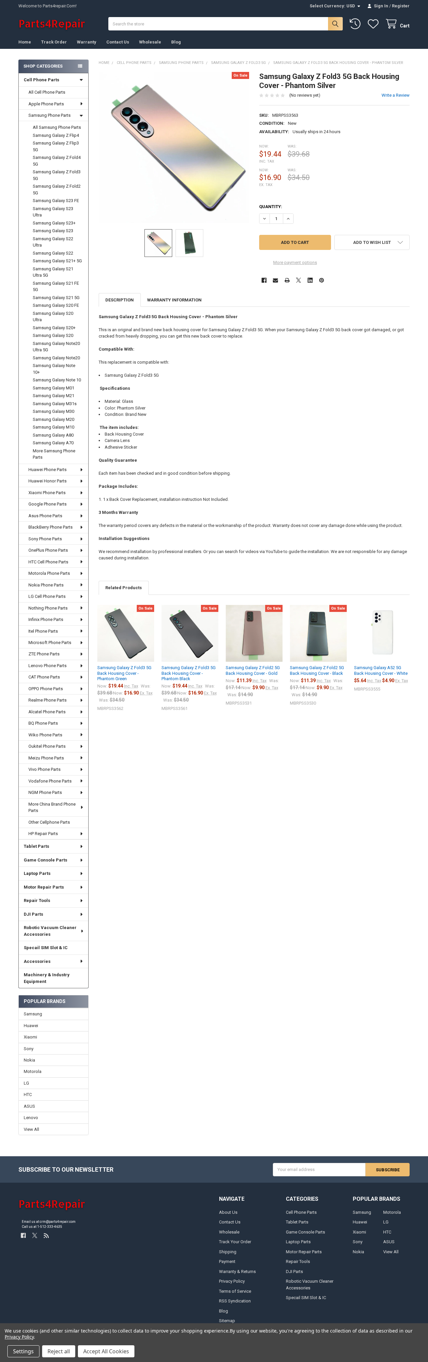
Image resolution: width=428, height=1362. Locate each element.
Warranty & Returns (237, 1271)
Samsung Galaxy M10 (53, 427)
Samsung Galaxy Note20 (56, 357)
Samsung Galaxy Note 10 (57, 379)
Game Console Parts (45, 859)
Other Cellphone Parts (49, 822)
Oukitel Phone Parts (47, 746)
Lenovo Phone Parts (47, 665)
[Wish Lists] (374, 24)
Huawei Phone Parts (47, 469)
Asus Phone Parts (45, 515)
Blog (176, 41)
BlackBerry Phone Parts (50, 527)
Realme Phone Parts (47, 700)
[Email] (275, 280)
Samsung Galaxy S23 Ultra (53, 212)
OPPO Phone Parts (45, 688)
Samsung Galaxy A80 (53, 435)
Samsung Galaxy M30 (53, 411)
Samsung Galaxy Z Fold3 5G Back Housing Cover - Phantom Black (189, 673)
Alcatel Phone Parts (47, 711)
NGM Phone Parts (45, 792)
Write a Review (396, 95)
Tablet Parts (36, 846)
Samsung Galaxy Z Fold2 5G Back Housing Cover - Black (317, 670)
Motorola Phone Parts (49, 573)
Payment (227, 1261)
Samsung (33, 1013)
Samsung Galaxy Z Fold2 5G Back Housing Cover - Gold (253, 670)
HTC (28, 1094)
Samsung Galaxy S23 (53, 230)
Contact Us (117, 41)
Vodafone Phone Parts (50, 781)
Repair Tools (37, 900)
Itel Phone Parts (43, 631)
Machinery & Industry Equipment (47, 978)
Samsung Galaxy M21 (53, 395)
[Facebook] (264, 280)
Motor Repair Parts (44, 887)
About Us (228, 1212)
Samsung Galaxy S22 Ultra (53, 242)
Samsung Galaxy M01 (53, 387)
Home (24, 41)
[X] (298, 280)
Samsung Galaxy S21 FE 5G (56, 286)
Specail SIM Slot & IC (46, 947)
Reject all (58, 1351)
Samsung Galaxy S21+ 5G (57, 260)
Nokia (29, 1060)
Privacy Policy (232, 1281)
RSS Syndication (235, 1300)
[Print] (287, 280)
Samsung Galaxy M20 (53, 419)
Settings (23, 1351)
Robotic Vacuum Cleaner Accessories (50, 931)
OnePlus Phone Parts (48, 550)
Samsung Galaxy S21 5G (56, 297)
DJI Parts (33, 914)
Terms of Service (235, 1291)
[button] (372, 242)
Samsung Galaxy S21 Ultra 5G (53, 272)
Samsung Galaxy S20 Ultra (53, 317)
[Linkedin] (310, 280)
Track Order (54, 41)
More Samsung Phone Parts (54, 454)
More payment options (295, 262)
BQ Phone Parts (43, 723)
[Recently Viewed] (356, 24)
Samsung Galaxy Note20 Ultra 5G (56, 347)
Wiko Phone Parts (45, 734)
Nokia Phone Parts (46, 584)
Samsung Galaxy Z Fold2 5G (57, 189)
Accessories (37, 961)
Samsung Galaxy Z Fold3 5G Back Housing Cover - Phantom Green (124, 673)
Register (401, 5)
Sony (28, 1048)
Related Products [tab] (123, 587)
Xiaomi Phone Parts (47, 492)
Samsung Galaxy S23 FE (56, 200)
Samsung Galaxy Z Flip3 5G (56, 146)
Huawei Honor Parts (47, 480)
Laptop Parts (37, 873)
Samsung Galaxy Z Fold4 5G (57, 161)
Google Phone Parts (47, 504)
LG (26, 1083)
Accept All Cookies (106, 1351)
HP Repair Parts (43, 833)
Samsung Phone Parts (49, 115)
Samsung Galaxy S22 (53, 253)
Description (119, 299)
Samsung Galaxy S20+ (54, 327)
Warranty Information (174, 299)
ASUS (29, 1106)
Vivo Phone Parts (44, 769)
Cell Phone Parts (41, 79)
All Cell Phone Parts (46, 92)
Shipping (227, 1251)
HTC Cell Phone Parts (48, 561)
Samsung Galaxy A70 (53, 442)
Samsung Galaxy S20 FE (56, 305)
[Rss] (46, 1236)
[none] (174, 147)
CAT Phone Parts (44, 676)
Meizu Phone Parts (46, 757)
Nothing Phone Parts (48, 608)
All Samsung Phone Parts (57, 127)
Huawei (31, 1025)
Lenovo (31, 1117)
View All (31, 1129)
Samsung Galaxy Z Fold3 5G (57, 175)
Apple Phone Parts (46, 103)
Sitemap (227, 1320)
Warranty (86, 41)
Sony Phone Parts (45, 538)
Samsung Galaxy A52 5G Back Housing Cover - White (381, 670)
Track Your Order (235, 1241)
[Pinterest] (321, 280)
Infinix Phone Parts (45, 619)
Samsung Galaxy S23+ (54, 222)
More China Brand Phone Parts (52, 807)
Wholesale (150, 41)
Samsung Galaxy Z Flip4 (56, 135)
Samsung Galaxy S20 (53, 335)
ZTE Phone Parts (44, 653)
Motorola (32, 1071)
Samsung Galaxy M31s (55, 403)
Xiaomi (30, 1036)
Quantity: (270, 206)
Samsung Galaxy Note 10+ (54, 369)
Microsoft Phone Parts (49, 642)
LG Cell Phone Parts (47, 596)
